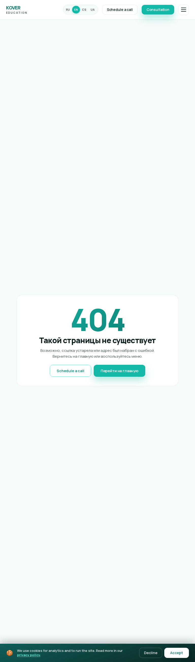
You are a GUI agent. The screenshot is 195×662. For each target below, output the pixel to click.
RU (68, 9)
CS (84, 9)
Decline (150, 652)
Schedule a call (120, 9)
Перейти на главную (119, 370)
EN (76, 9)
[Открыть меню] (183, 9)
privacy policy (28, 655)
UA (93, 9)
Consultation (158, 9)
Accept (176, 652)
